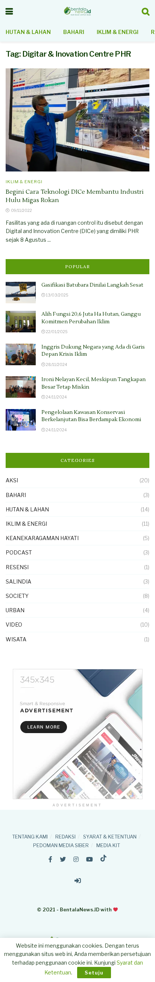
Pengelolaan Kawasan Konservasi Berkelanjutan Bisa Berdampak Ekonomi (91, 416)
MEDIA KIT (108, 845)
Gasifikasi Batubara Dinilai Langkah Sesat (92, 285)
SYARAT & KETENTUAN (110, 837)
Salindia (18, 581)
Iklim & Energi (117, 32)
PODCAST (19, 552)
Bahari (73, 32)
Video (14, 624)
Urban (15, 610)
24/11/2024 (56, 397)
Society (17, 596)
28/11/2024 (56, 364)
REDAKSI (65, 837)
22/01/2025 (56, 331)
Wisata (16, 639)
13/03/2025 (56, 295)
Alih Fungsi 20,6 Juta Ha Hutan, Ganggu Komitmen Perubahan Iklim (91, 318)
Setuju (94, 973)
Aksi (12, 480)
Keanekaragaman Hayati (42, 538)
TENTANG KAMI (30, 837)
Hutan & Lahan (28, 32)
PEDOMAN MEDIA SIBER (61, 845)
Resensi (17, 567)
